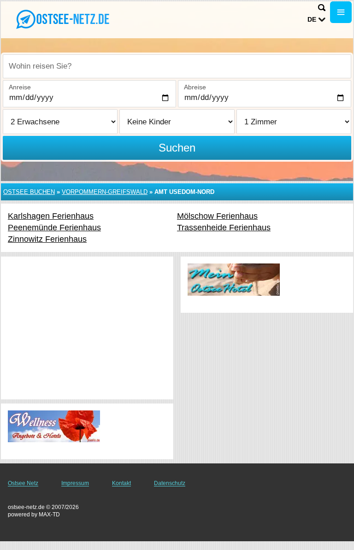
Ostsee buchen (29, 191)
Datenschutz (169, 483)
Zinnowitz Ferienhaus (47, 239)
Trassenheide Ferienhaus (224, 227)
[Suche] (321, 7)
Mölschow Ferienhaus (217, 216)
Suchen (177, 147)
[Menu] (341, 12)
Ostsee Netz (23, 483)
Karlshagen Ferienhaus (51, 216)
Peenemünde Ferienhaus (54, 227)
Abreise (195, 87)
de (311, 19)
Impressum (75, 483)
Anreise (20, 87)
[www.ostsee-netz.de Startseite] (64, 19)
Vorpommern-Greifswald (105, 191)
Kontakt (121, 483)
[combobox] (177, 66)
